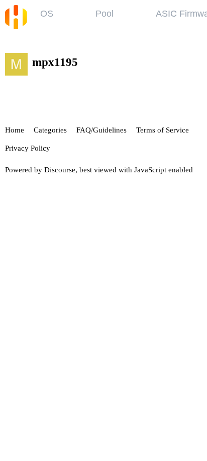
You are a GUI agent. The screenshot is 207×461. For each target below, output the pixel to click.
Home (14, 130)
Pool (104, 14)
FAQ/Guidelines (101, 130)
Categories (50, 130)
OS (46, 14)
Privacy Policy (27, 148)
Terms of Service (162, 130)
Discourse (59, 170)
